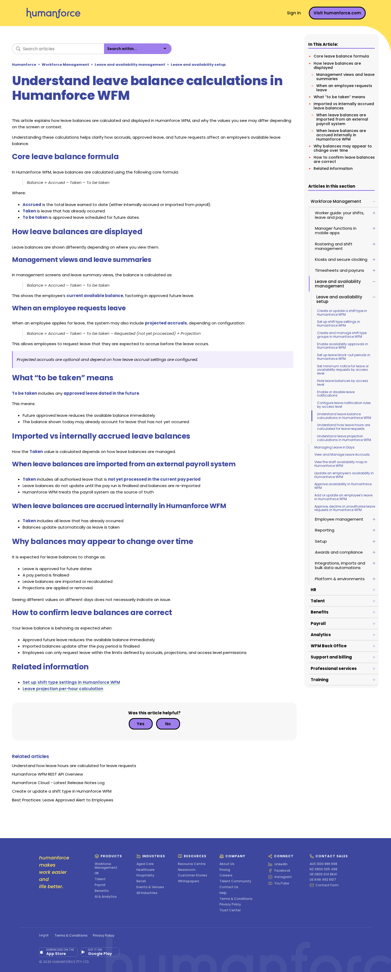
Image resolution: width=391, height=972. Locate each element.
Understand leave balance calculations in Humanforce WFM (344, 416)
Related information (333, 168)
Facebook (282, 870)
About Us (226, 864)
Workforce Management (65, 64)
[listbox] (138, 48)
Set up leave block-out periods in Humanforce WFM (343, 357)
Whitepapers (188, 881)
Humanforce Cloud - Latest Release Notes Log (58, 782)
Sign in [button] (294, 13)
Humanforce (24, 64)
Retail (141, 881)
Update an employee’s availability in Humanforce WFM (344, 475)
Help (223, 893)
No (168, 724)
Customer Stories (192, 875)
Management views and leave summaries (345, 76)
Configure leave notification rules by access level (344, 405)
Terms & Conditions (235, 899)
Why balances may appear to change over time (343, 148)
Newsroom (187, 870)
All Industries (146, 893)
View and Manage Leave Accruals (342, 454)
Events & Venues (150, 887)
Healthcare (145, 870)
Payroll (100, 885)
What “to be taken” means (339, 97)
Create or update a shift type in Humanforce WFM (342, 312)
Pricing (224, 870)
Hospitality (145, 875)
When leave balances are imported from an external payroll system (342, 119)
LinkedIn (281, 864)
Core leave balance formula (341, 56)
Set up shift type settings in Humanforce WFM (338, 323)
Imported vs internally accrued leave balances (344, 106)
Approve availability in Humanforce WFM (343, 486)
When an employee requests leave (344, 88)
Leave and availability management (130, 64)
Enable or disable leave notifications (336, 394)
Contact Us (228, 887)
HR (97, 873)
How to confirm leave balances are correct (344, 159)
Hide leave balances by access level (342, 382)
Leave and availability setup (198, 64)
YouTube (281, 883)
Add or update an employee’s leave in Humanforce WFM (343, 497)
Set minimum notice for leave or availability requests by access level (343, 370)
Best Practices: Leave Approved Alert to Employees (62, 800)
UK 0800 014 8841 (323, 874)
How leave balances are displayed (337, 65)
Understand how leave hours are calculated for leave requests (343, 427)
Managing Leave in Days (334, 447)
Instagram (283, 877)
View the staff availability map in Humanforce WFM (340, 464)
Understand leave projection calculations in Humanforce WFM (344, 438)
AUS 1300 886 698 (323, 864)
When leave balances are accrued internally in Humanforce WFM (341, 135)
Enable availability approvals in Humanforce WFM (342, 346)
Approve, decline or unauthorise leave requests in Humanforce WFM (344, 508)
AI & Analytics (106, 897)
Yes (140, 724)
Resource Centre (192, 864)
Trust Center (230, 910)
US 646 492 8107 (323, 880)
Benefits (102, 891)
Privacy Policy (230, 904)
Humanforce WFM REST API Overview (47, 774)
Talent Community (235, 881)
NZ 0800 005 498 (323, 869)
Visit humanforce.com (337, 13)
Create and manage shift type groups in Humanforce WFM (342, 335)
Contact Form (327, 885)
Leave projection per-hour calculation (63, 688)
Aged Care (145, 864)
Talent (100, 879)
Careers (225, 875)
